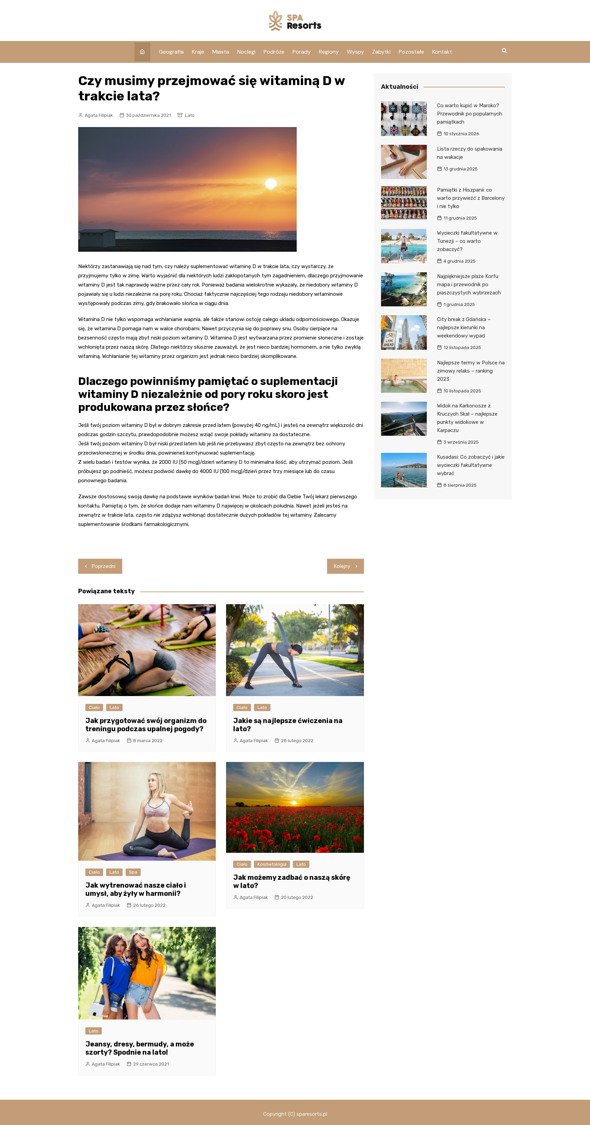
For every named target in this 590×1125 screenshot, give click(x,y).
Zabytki (381, 51)
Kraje (198, 51)
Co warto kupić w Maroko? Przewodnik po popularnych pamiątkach (469, 113)
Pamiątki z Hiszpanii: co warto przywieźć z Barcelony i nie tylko (471, 198)
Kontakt (442, 51)
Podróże (274, 51)
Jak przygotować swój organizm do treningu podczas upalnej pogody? (146, 725)
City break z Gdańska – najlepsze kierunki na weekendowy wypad (464, 327)
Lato (190, 115)
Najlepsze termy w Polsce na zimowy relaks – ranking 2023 (471, 371)
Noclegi (246, 51)
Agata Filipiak (99, 115)
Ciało (94, 707)
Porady (302, 51)
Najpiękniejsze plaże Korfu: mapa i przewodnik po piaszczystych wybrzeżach (469, 284)
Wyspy (355, 51)
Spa (133, 872)
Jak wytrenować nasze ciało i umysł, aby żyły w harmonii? (135, 889)
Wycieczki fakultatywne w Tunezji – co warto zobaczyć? (467, 241)
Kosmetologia (271, 864)
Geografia (171, 51)
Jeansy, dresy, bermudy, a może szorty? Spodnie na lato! (139, 1048)
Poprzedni (103, 566)
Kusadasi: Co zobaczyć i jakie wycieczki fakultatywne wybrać (471, 465)
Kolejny (342, 566)
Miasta (220, 51)
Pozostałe (411, 51)
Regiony (329, 51)
